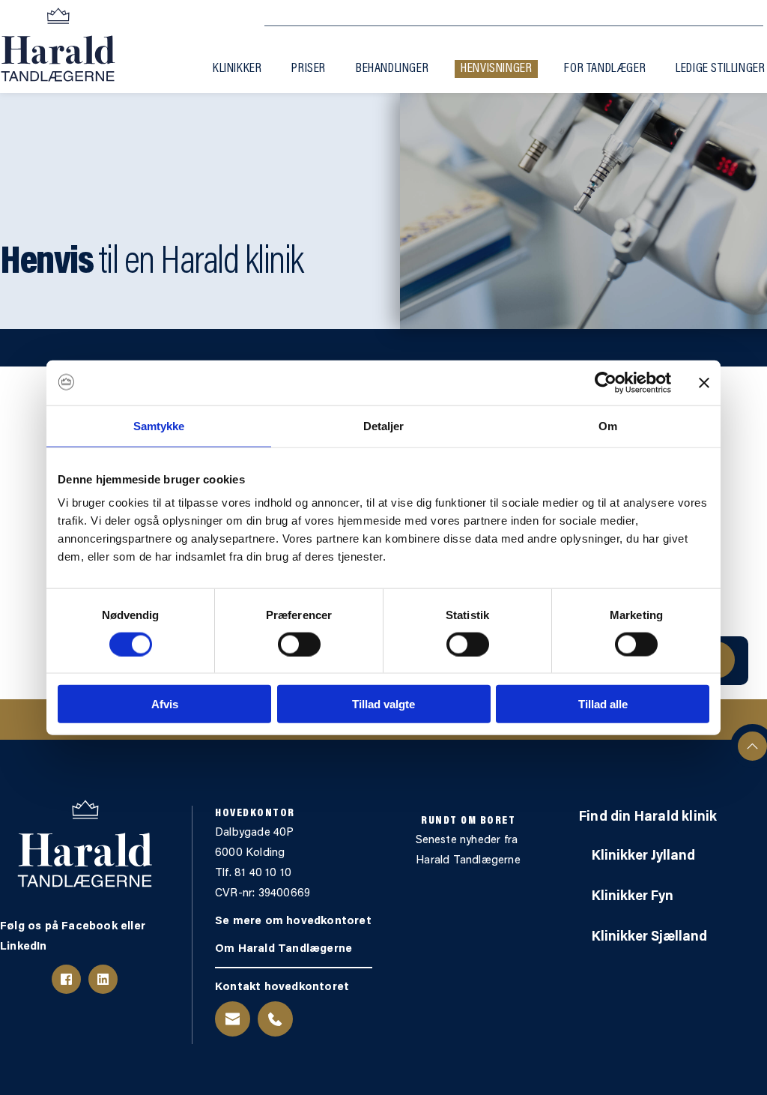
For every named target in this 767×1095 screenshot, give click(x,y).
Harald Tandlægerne (468, 860)
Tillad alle (603, 704)
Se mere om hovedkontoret (295, 921)
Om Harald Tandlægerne (283, 949)
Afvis (164, 704)
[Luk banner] (704, 382)
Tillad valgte (383, 704)
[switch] (299, 644)
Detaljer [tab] (383, 425)
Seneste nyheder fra (468, 840)
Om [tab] (607, 425)
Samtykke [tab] (159, 425)
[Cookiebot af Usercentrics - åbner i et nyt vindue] (605, 382)
